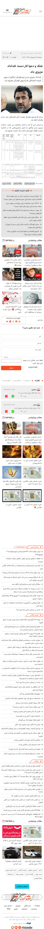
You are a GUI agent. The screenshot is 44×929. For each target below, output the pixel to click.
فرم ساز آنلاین (22, 870)
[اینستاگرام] (19, 927)
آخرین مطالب (34, 615)
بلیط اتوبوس (38, 878)
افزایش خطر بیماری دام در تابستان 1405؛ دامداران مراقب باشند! (23, 790)
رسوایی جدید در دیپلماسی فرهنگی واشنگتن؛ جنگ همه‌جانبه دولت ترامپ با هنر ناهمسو (22, 642)
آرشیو (16, 909)
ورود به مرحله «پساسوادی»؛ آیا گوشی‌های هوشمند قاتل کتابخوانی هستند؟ (22, 212)
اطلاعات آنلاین (22, 11)
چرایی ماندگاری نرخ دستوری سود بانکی (27, 724)
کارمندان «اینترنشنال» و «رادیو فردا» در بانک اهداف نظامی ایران (22, 567)
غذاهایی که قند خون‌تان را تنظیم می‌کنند (27, 740)
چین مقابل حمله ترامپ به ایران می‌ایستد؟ (26, 707)
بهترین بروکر (19, 874)
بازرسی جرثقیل (32, 870)
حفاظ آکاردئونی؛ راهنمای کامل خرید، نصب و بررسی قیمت (21, 810)
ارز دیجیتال (11, 874)
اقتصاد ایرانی (29, 874)
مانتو (40, 870)
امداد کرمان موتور (11, 870)
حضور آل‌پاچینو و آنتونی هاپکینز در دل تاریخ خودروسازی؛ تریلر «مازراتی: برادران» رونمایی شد (23, 628)
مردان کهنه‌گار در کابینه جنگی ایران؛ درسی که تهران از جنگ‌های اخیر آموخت (23, 226)
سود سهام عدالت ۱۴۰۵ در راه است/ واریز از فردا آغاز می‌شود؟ (21, 572)
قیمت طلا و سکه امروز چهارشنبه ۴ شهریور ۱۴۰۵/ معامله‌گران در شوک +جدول (22, 597)
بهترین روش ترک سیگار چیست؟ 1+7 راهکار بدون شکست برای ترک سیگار (23, 777)
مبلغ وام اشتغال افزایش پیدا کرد (29, 693)
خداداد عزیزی (7, 183)
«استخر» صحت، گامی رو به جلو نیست (28, 716)
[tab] (36, 547)
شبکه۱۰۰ (37, 905)
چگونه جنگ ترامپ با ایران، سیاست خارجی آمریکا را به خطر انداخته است (23, 663)
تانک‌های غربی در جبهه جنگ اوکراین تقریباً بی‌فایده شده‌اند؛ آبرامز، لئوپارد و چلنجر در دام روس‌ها (22, 677)
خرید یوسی (38, 874)
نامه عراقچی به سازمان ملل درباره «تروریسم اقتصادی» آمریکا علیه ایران (24, 688)
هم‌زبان (18, 905)
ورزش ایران (24, 53)
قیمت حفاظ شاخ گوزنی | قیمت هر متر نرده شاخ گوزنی (23, 806)
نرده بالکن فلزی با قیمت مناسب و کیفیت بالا (25, 795)
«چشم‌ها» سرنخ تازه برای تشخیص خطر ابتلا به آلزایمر (22, 698)
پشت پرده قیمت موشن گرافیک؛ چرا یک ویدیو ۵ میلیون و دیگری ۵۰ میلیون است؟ (23, 784)
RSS (8, 909)
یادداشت (34, 909)
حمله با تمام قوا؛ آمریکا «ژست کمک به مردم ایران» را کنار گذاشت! (23, 755)
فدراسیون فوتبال (29, 183)
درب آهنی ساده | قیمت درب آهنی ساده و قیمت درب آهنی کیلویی (23, 801)
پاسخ (25, 396)
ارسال (11, 367)
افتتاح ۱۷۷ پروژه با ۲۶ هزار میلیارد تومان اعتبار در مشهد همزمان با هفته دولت (24, 634)
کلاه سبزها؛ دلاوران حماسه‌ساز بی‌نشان (28, 703)
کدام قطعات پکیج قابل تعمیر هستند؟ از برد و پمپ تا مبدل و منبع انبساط (22, 815)
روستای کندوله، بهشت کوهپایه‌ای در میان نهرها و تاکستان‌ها (20, 728)
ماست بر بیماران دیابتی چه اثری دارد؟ (28, 609)
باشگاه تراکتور (18, 183)
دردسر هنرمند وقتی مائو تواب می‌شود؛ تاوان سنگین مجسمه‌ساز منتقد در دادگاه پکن (25, 649)
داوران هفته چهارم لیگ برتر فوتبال (29, 720)
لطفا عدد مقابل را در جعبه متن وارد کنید (33, 362)
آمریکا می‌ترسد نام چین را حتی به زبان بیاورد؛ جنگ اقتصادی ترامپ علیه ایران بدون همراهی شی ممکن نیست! (22, 198)
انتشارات (24, 909)
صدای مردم (8, 905)
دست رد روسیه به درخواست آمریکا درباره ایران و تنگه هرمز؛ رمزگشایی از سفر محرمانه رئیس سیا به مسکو (23, 590)
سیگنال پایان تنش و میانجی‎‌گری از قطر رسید (26, 584)
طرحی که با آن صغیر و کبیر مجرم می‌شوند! (26, 711)
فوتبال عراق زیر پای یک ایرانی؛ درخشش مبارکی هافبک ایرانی (21, 766)
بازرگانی (36, 761)
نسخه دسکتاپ (22, 886)
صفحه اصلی (37, 53)
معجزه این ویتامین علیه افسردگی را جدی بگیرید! (24, 749)
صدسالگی (27, 905)
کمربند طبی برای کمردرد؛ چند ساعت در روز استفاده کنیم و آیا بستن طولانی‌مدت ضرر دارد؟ (22, 771)
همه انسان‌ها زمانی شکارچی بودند (29, 744)
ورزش (31, 53)
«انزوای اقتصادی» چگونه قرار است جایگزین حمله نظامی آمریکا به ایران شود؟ (24, 233)
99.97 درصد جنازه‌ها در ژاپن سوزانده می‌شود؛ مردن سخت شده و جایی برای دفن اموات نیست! (23, 205)
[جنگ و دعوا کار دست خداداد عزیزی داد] (22, 99)
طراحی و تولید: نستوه (19, 923)
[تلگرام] (12, 927)
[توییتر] (16, 927)
